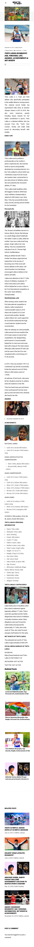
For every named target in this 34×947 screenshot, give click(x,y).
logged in (16, 935)
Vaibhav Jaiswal (18, 47)
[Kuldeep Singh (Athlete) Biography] (17, 843)
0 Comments (18, 50)
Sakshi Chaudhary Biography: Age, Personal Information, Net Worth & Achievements (16, 910)
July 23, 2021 (9, 833)
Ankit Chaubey (19, 886)
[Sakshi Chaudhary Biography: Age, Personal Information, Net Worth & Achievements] (17, 897)
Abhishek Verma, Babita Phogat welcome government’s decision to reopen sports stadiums (16, 880)
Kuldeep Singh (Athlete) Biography (15, 854)
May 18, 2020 (9, 886)
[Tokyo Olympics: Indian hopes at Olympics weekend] (17, 819)
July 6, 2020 (8, 858)
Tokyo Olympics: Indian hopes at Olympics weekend (16, 829)
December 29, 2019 (11, 916)
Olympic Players (9, 50)
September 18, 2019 (9, 47)
